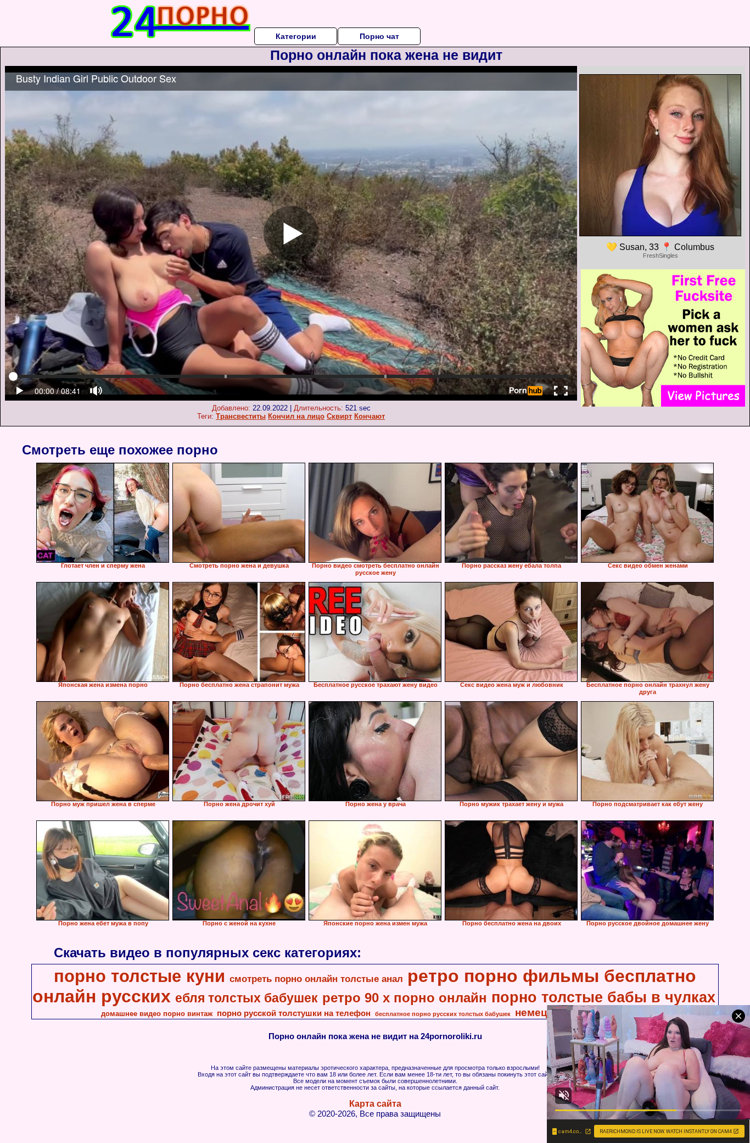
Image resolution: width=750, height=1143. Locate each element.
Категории (296, 36)
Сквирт (339, 416)
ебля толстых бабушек (246, 998)
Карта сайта (375, 1103)
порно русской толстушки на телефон (294, 1013)
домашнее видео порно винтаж (156, 1013)
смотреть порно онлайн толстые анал (316, 978)
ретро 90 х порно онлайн (404, 997)
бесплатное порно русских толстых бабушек (443, 1014)
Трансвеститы (241, 416)
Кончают (369, 416)
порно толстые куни (139, 976)
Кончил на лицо (296, 416)
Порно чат (379, 36)
